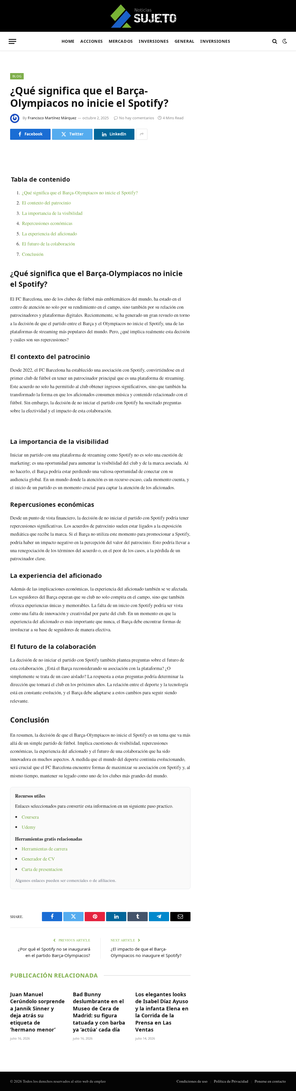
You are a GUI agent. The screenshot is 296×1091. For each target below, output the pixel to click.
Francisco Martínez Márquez (52, 117)
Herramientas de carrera (44, 848)
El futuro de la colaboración (48, 243)
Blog (16, 76)
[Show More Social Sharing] (141, 134)
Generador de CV (38, 858)
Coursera (30, 816)
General (185, 41)
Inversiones (154, 41)
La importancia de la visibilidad (52, 213)
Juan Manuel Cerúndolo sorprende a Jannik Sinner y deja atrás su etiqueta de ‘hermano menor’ (37, 1012)
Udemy (29, 827)
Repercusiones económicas (47, 223)
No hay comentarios (136, 117)
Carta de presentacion (42, 869)
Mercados (121, 41)
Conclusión (32, 254)
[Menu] (12, 41)
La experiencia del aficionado (49, 233)
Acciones (91, 41)
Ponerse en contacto (270, 1081)
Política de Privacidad (231, 1081)
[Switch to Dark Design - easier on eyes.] (284, 41)
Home (68, 41)
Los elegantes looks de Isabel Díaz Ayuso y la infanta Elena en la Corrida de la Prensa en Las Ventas (161, 1012)
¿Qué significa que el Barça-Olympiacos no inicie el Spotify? (80, 192)
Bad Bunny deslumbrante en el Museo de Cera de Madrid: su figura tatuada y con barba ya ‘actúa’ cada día (99, 1012)
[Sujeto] (148, 16)
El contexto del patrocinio (46, 202)
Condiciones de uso (192, 1081)
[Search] (274, 41)
